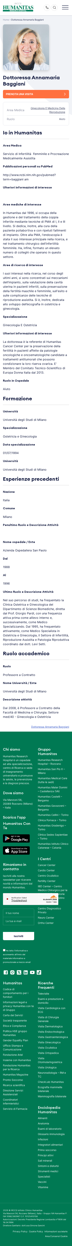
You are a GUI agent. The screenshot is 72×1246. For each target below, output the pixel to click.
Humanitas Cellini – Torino (53, 814)
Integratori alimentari (50, 1144)
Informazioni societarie (56, 1231)
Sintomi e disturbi (48, 1165)
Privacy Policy (20, 1231)
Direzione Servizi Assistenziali (13, 1092)
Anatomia (43, 1123)
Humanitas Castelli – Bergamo (50, 798)
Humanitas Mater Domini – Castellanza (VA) (52, 789)
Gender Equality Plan (15, 1040)
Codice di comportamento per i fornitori (15, 993)
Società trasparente (15, 1020)
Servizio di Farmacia (15, 1108)
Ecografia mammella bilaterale (50, 1089)
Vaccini (42, 1181)
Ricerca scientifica (14, 1085)
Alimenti (42, 1118)
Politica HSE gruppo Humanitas (15, 1033)
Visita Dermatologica (50, 1026)
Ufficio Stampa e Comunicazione (13, 1047)
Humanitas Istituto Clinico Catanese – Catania (53, 845)
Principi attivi (45, 1155)
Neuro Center (46, 917)
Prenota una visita (19, 94)
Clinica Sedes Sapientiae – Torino (53, 836)
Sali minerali (45, 1160)
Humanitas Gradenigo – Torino (52, 827)
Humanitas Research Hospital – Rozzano (50, 761)
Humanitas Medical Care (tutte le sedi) (52, 780)
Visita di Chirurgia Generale (48, 1019)
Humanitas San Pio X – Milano (51, 770)
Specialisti (44, 1176)
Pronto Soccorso (13, 1079)
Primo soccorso (47, 1150)
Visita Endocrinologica (51, 1031)
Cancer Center (46, 865)
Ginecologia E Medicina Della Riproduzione (48, 110)
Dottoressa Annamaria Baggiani (50, 726)
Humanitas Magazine (15, 1074)
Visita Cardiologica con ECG (51, 1009)
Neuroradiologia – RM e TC (52, 1074)
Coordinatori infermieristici (11, 1101)
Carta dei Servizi (13, 1015)
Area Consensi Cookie (56, 1236)
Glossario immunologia (51, 1134)
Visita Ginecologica (49, 1042)
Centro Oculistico (48, 875)
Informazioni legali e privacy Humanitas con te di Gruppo (18, 1006)
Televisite (43, 993)
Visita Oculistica (47, 1047)
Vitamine (43, 1187)
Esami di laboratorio (49, 1128)
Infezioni (43, 1139)
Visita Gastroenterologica (53, 1037)
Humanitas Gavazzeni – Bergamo (52, 807)
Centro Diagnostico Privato (49, 910)
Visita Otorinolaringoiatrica (50, 1060)
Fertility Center (46, 880)
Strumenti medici (48, 1171)
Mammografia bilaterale (52, 1096)
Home (6, 19)
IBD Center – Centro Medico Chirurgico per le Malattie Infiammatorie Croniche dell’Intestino (52, 892)
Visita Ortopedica (48, 1052)
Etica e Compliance (14, 1025)
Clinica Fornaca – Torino (52, 820)
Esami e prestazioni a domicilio (50, 1000)
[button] (65, 7)
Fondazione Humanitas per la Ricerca (16, 1067)
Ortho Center (46, 922)
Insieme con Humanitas (17, 1060)
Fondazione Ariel (13, 1054)
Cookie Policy (36, 1231)
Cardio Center (46, 870)
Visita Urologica (47, 1067)
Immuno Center (47, 903)
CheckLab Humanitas (51, 1081)
